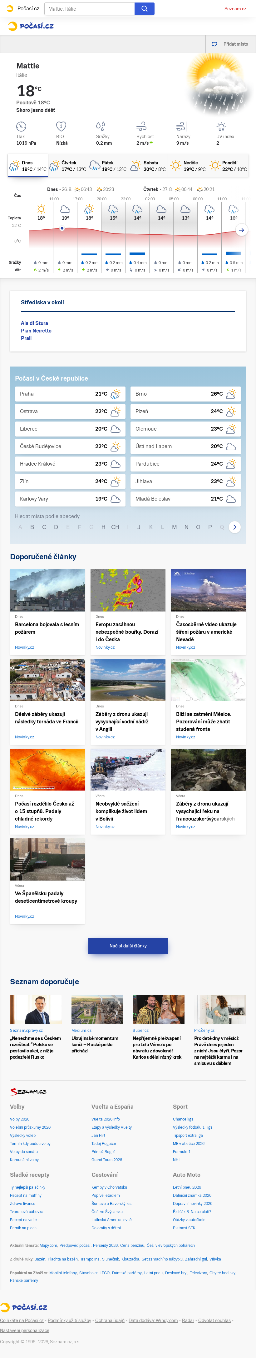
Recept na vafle (23, 1220)
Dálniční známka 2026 (192, 1195)
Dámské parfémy (127, 1273)
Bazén (39, 1259)
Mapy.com (48, 1245)
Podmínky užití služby (69, 1320)
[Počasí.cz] (31, 26)
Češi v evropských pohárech (171, 1245)
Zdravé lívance (22, 1203)
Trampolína (90, 1259)
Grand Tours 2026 (106, 1160)
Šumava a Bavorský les (111, 1203)
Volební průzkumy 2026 (30, 1127)
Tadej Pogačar (103, 1143)
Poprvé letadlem (105, 1195)
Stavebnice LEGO (94, 1273)
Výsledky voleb (23, 1135)
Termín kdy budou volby (30, 1143)
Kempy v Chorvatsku (109, 1187)
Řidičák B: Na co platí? (192, 1212)
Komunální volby (24, 1160)
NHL (177, 1160)
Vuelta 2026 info (105, 1119)
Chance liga (183, 1119)
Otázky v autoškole (189, 1220)
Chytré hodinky (222, 1273)
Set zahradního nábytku (162, 1259)
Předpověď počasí (75, 1245)
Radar (188, 1320)
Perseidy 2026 (105, 1245)
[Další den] (241, 229)
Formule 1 (181, 1152)
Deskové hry (176, 1273)
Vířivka (215, 1259)
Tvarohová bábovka (26, 1212)
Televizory (198, 1273)
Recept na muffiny (26, 1195)
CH (115, 527)
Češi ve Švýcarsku (107, 1212)
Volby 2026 (19, 1119)
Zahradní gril (196, 1259)
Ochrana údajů (110, 1320)
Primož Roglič (103, 1152)
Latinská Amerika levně (111, 1220)
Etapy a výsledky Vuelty (111, 1127)
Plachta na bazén (63, 1259)
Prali (26, 338)
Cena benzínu (132, 1245)
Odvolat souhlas (214, 1320)
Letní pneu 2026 (187, 1187)
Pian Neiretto (36, 331)
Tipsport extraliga (188, 1135)
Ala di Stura (34, 323)
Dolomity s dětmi (106, 1228)
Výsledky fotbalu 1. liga (193, 1127)
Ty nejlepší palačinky (27, 1187)
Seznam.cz (235, 8)
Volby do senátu (24, 1152)
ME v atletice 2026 (188, 1143)
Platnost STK (184, 1228)
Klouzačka (130, 1259)
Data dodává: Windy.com (153, 1320)
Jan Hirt (98, 1135)
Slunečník (110, 1259)
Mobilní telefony (63, 1273)
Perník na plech (23, 1228)
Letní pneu (153, 1273)
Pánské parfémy (24, 1280)
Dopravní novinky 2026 (192, 1203)
